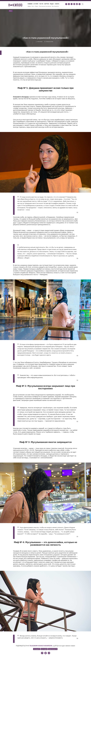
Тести (41, 4)
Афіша (29, 6)
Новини (30, 4)
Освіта (57, 4)
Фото (33, 6)
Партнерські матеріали (45, 6)
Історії (35, 4)
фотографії (44, 649)
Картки (46, 4)
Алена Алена (39, 41)
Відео (36, 6)
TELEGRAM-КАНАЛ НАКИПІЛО (40, 646)
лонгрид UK (37, 649)
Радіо (52, 4)
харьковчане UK (53, 649)
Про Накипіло (55, 6)
